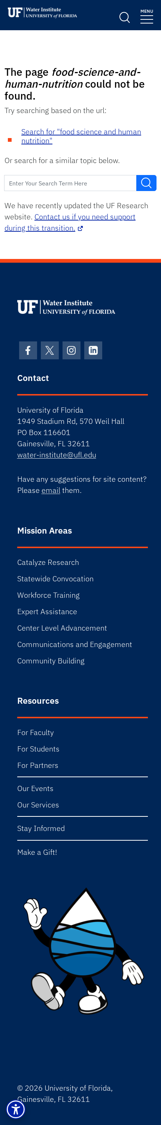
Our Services (38, 805)
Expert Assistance (47, 611)
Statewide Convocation (55, 579)
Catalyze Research (48, 562)
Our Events (35, 788)
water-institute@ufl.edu (56, 455)
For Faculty (35, 732)
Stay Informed (41, 828)
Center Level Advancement (62, 628)
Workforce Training (48, 595)
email (51, 490)
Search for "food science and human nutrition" (81, 136)
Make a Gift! (37, 852)
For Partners (37, 765)
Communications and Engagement (74, 644)
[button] (15, 1109)
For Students (38, 749)
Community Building (51, 661)
